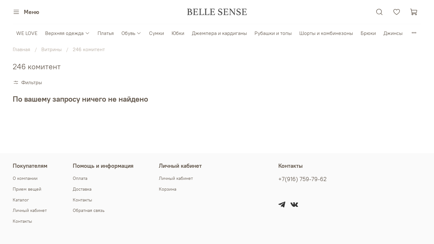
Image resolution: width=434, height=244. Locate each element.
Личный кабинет (30, 210)
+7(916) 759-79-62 (302, 179)
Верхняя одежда (64, 33)
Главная (21, 49)
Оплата (80, 178)
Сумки (156, 33)
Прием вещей (27, 189)
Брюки (368, 33)
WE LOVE (26, 33)
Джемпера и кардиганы (219, 33)
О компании (25, 178)
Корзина (167, 189)
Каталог (21, 200)
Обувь (128, 33)
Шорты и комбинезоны (326, 33)
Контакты (22, 221)
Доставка (82, 189)
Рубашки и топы (273, 33)
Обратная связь (89, 210)
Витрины (51, 49)
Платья (106, 33)
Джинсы (393, 33)
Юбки (178, 33)
